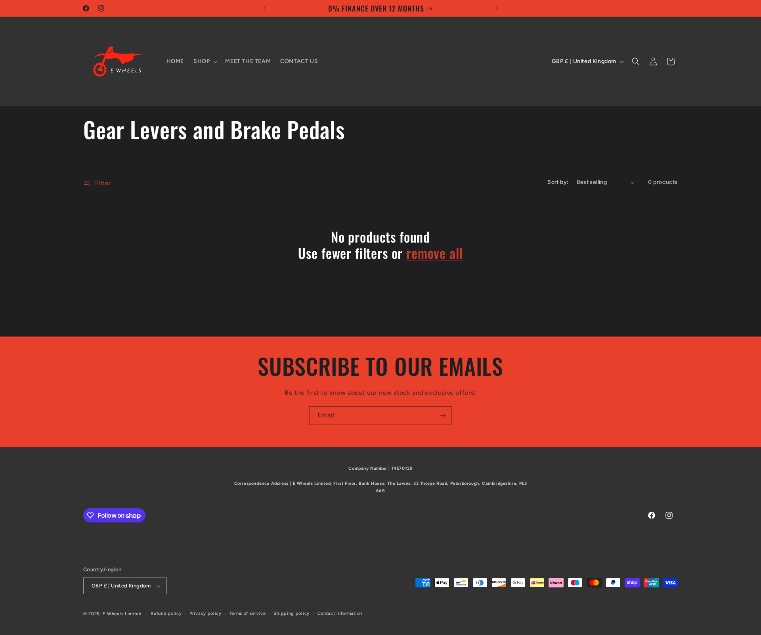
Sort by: (557, 182)
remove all (434, 253)
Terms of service (247, 613)
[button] (204, 61)
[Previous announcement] (264, 8)
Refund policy (166, 613)
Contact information (339, 613)
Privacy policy (205, 613)
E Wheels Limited (122, 613)
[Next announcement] (496, 8)
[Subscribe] (442, 415)
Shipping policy (291, 613)
